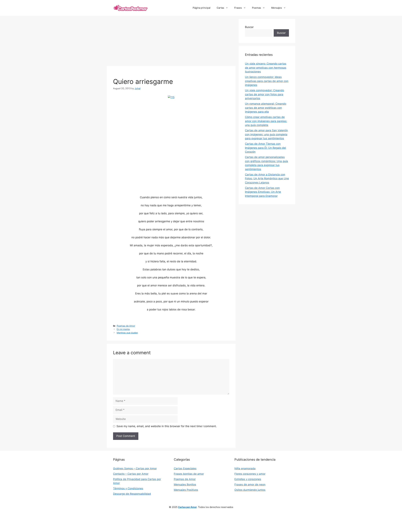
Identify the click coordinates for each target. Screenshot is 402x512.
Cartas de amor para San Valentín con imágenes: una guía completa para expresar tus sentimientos (266, 134)
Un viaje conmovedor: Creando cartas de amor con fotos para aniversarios (264, 94)
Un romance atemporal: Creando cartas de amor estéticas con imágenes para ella (265, 107)
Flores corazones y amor (249, 473)
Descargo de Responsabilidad (132, 493)
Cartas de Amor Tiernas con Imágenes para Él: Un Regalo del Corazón (265, 147)
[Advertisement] (171, 41)
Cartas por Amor (187, 507)
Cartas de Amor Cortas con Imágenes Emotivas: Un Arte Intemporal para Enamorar (263, 191)
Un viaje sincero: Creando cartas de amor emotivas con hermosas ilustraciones (265, 67)
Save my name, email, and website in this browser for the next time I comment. (167, 426)
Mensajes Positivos (186, 489)
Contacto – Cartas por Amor (130, 473)
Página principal (201, 7)
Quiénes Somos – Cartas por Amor (135, 468)
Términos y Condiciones (128, 488)
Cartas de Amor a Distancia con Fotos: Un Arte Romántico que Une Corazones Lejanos (267, 178)
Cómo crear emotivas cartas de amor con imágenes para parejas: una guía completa (266, 121)
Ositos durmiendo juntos (249, 489)
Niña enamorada (244, 468)
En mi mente (123, 329)
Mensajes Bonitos (185, 484)
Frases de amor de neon (249, 484)
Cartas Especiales (185, 468)
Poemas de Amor (126, 325)
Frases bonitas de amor (189, 473)
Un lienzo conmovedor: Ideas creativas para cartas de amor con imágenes (266, 81)
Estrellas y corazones (247, 479)
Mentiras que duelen (127, 332)
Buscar (249, 27)
